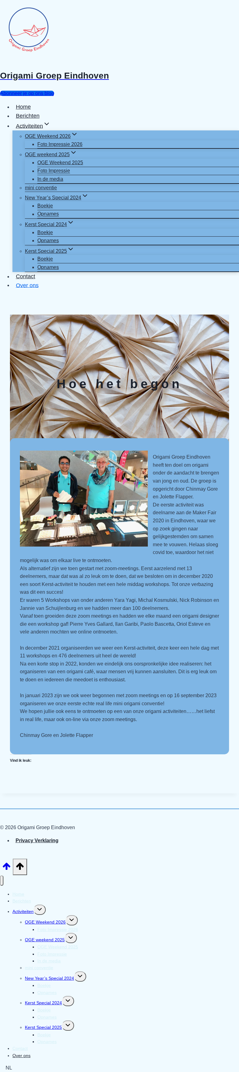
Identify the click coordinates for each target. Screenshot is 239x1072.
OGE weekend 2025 (45, 939)
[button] (119, 1068)
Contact (25, 276)
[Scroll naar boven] (6, 868)
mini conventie (41, 187)
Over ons (27, 285)
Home (23, 107)
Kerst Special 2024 (43, 1002)
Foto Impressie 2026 (59, 144)
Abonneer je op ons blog (27, 93)
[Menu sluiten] (1, 880)
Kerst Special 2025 (43, 1027)
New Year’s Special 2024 (49, 978)
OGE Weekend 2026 (45, 922)
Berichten (28, 116)
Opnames (48, 214)
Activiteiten (23, 911)
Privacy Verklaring (37, 840)
